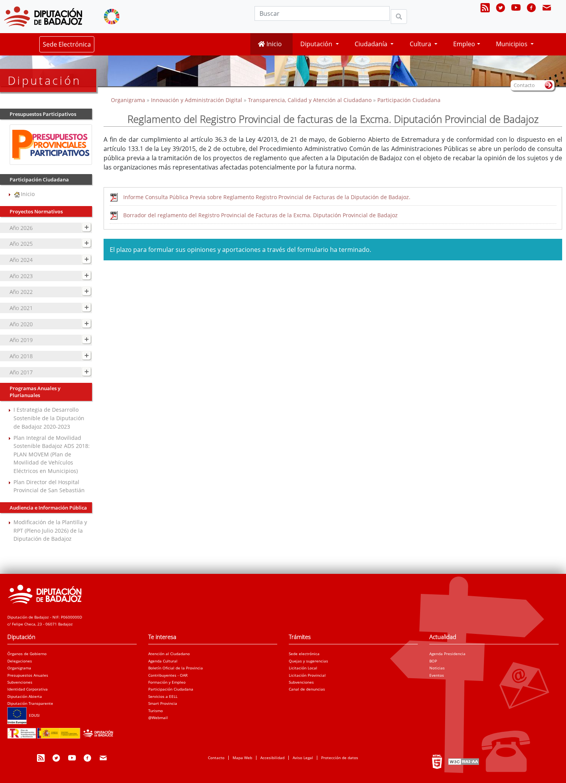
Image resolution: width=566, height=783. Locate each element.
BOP (433, 661)
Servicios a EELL (163, 696)
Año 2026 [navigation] (21, 227)
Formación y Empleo (167, 682)
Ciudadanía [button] (372, 44)
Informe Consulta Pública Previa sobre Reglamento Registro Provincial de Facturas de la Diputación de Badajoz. (266, 197)
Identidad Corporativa (27, 689)
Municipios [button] (512, 44)
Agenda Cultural (163, 661)
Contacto (216, 757)
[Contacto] (546, 9)
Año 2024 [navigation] (21, 259)
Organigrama (129, 100)
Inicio (273, 44)
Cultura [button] (421, 44)
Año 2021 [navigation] (21, 308)
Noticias (437, 668)
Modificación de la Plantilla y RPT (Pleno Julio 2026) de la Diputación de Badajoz (50, 530)
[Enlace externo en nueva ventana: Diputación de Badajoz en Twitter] (500, 9)
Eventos (436, 675)
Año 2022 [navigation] (21, 291)
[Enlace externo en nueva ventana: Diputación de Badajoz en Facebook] (531, 9)
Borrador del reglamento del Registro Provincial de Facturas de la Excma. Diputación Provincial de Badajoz (260, 215)
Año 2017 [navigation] (21, 372)
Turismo (155, 710)
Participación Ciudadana (408, 100)
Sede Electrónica (67, 44)
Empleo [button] (464, 44)
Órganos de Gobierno (27, 653)
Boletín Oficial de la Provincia (175, 668)
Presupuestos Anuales (27, 675)
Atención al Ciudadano (169, 653)
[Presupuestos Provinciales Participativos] (50, 144)
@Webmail (158, 717)
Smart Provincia (162, 703)
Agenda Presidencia (447, 653)
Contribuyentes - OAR (168, 675)
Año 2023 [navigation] (21, 276)
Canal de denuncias (307, 689)
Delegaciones (19, 661)
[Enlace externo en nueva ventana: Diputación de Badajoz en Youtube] (516, 9)
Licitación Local (303, 668)
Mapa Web (242, 757)
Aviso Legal (303, 757)
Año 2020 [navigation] (21, 324)
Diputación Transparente (30, 703)
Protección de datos (339, 757)
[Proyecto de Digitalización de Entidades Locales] (62, 731)
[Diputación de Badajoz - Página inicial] (43, 16)
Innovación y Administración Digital (196, 100)
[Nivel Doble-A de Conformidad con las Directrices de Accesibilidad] (463, 761)
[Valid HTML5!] (437, 761)
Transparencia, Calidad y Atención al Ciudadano (310, 100)
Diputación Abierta (24, 696)
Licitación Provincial (307, 675)
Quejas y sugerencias (308, 661)
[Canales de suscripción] (485, 9)
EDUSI (33, 715)
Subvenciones (19, 682)
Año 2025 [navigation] (21, 243)
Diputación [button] (317, 44)
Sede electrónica (304, 653)
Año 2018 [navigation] (21, 356)
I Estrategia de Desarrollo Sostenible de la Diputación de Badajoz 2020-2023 (48, 418)
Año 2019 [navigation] (21, 340)
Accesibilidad (272, 757)
